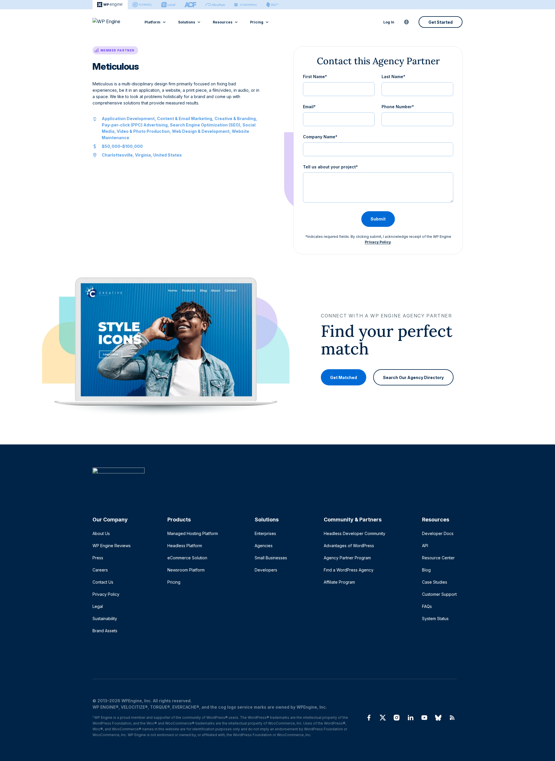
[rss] (452, 717)
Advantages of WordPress (349, 545)
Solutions (186, 22)
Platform (152, 22)
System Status (435, 618)
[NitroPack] (215, 4)
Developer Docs (438, 533)
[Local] (168, 4)
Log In (388, 22)
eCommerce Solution (187, 557)
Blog (426, 569)
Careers (100, 569)
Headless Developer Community (354, 533)
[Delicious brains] (272, 4)
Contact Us (102, 582)
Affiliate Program (339, 582)
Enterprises (265, 533)
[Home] (274, 482)
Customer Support (439, 594)
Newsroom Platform (186, 569)
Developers (266, 569)
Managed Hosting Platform (192, 533)
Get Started (440, 22)
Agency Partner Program (347, 557)
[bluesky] (438, 717)
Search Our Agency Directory (413, 377)
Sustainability (104, 618)
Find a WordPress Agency (348, 569)
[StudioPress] (245, 4)
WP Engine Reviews (111, 545)
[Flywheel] (142, 4)
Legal (97, 606)
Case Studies (434, 582)
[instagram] (396, 717)
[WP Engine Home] (114, 22)
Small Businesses (271, 557)
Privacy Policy (378, 242)
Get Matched (343, 377)
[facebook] (368, 717)
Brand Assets (104, 630)
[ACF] (190, 4)
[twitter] (382, 717)
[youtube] (424, 717)
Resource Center (438, 557)
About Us (101, 533)
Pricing (256, 22)
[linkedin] (410, 717)
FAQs (427, 606)
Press (97, 557)
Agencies (264, 545)
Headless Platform (184, 545)
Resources (222, 22)
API (425, 545)
